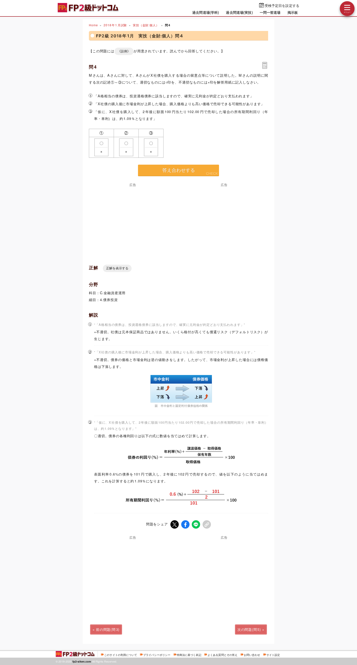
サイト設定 (273, 655)
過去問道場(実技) (239, 12)
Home (93, 25)
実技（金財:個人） (146, 25)
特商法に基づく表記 (189, 655)
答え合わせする (178, 170)
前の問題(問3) (108, 629)
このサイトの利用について (120, 655)
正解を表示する (117, 268)
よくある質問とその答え (222, 655)
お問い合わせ (252, 655)
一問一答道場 (270, 12)
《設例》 (124, 51)
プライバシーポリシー (156, 655)
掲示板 (293, 12)
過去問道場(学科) (205, 12)
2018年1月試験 (115, 25)
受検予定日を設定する (282, 5)
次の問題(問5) (249, 629)
